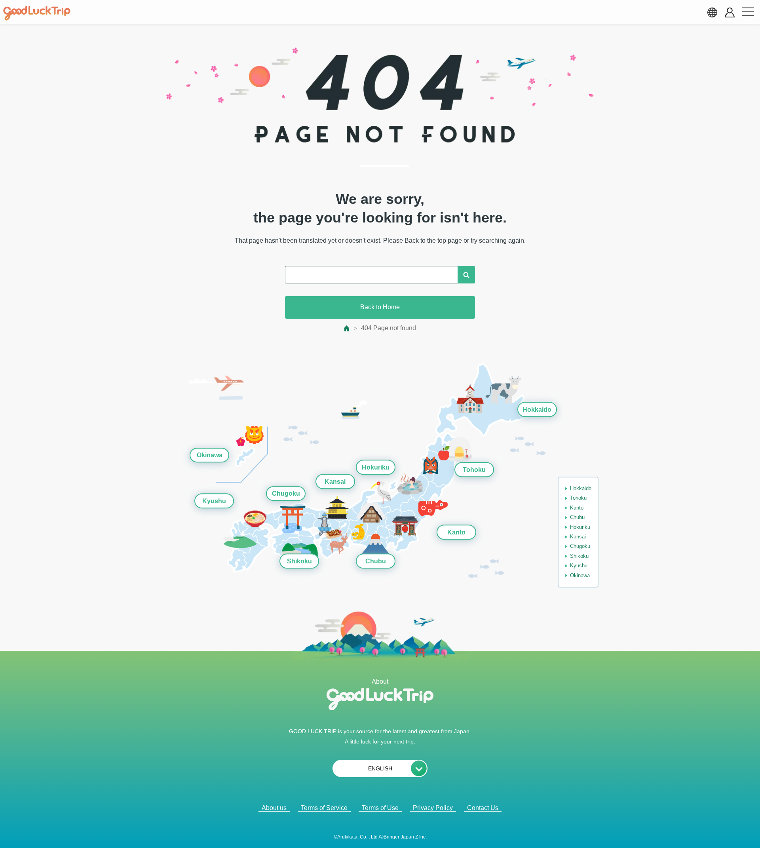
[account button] (730, 12)
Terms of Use (380, 807)
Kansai (335, 481)
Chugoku (286, 494)
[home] (36, 13)
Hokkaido (536, 409)
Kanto (456, 532)
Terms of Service (324, 807)
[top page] (347, 328)
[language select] (712, 12)
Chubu (375, 561)
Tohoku (474, 469)
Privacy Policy (433, 807)
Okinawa (209, 455)
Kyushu (214, 501)
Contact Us (482, 807)
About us (274, 807)
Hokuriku (376, 467)
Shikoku (299, 561)
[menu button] (748, 12)
